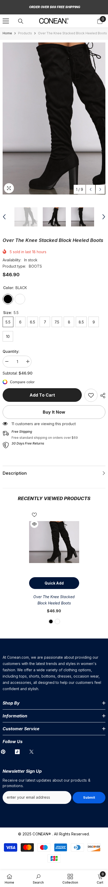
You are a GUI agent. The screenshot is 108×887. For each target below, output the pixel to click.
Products (25, 33)
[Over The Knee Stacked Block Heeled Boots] (54, 542)
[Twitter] (31, 752)
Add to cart (42, 395)
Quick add (54, 583)
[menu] (6, 21)
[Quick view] (34, 524)
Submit (89, 797)
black (50, 621)
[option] (54, 118)
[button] (90, 189)
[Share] (101, 395)
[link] (91, 395)
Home (7, 33)
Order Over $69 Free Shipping (54, 7)
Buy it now (54, 412)
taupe (57, 621)
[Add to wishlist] (34, 515)
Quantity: (11, 351)
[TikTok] (17, 752)
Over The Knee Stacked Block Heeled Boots (54, 599)
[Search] (21, 21)
